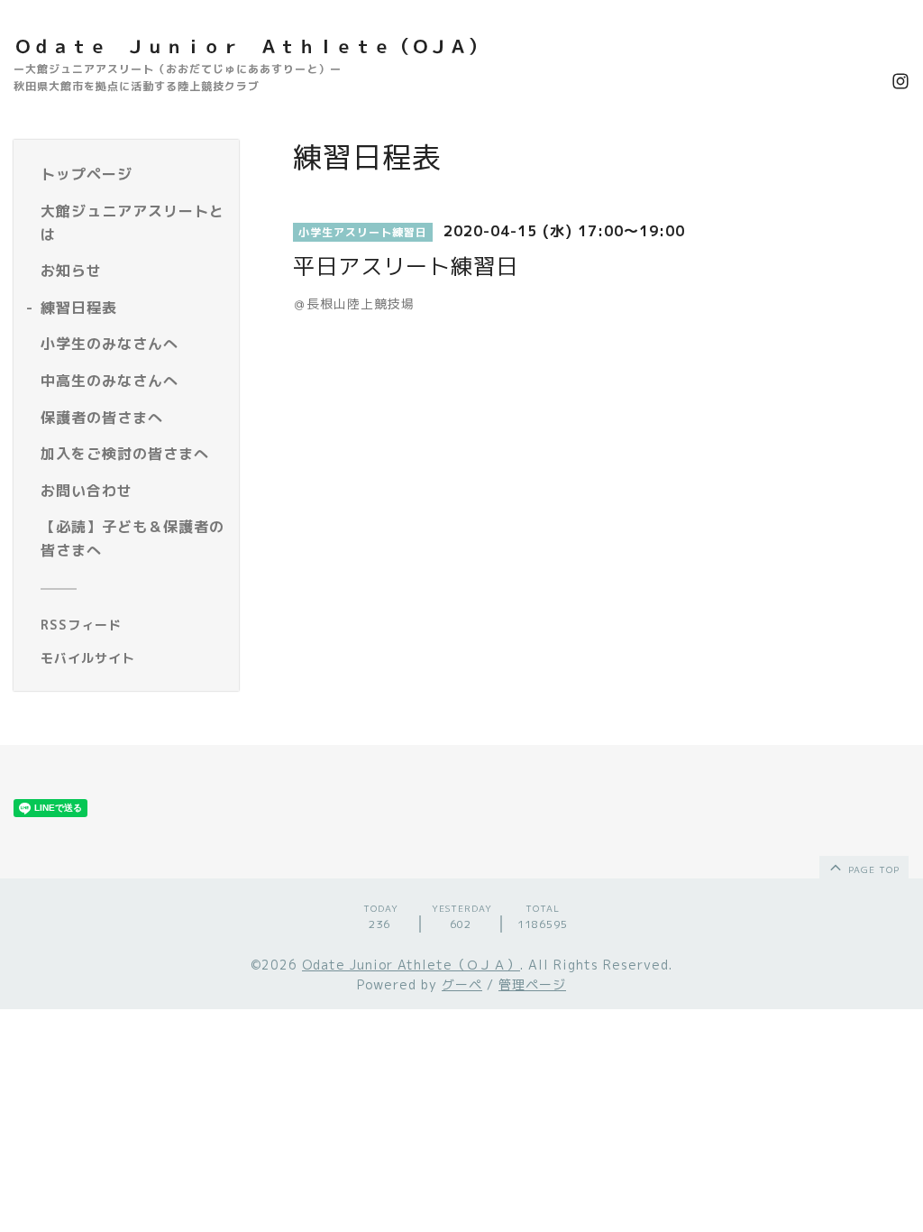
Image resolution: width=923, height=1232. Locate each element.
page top (872, 869)
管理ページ (532, 984)
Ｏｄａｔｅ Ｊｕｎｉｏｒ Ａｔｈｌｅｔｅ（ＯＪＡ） (250, 46)
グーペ (462, 984)
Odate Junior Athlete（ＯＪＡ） (411, 964)
